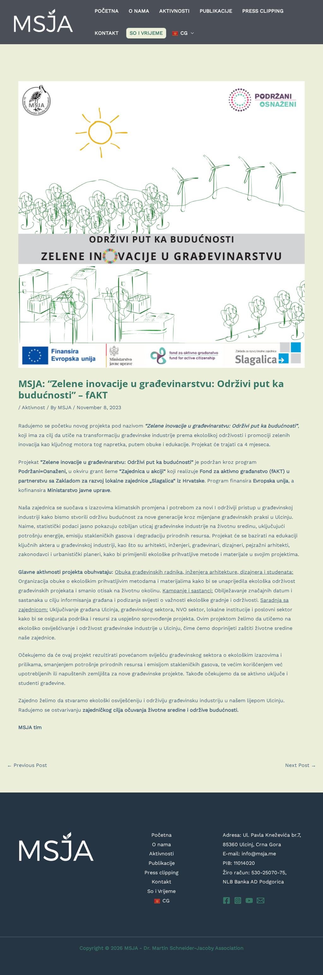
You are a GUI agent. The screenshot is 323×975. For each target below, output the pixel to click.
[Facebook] (226, 900)
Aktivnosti (174, 11)
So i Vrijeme (146, 33)
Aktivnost (33, 407)
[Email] (260, 900)
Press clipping (263, 11)
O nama (139, 11)
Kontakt (107, 33)
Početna (107, 11)
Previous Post (27, 765)
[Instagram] (238, 900)
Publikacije (216, 11)
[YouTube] (249, 900)
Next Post (300, 765)
